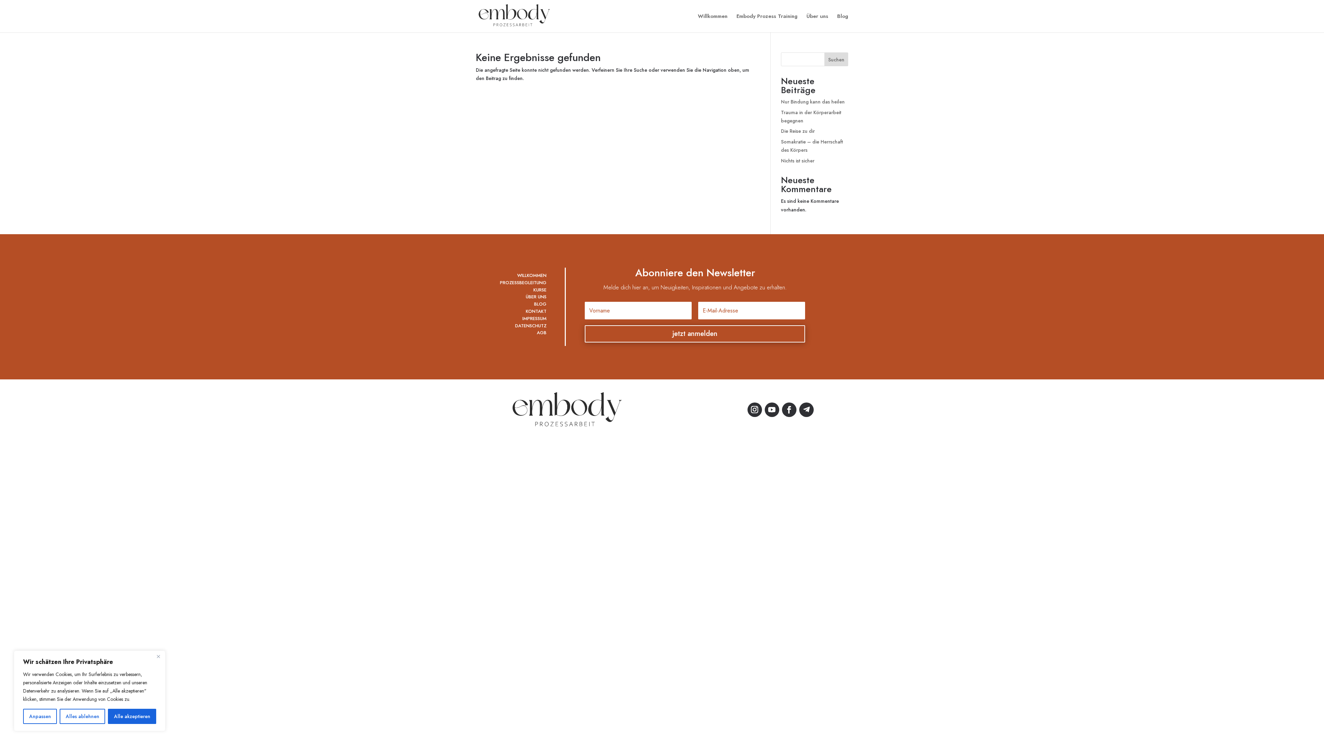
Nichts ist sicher (797, 160)
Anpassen (40, 716)
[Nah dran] (158, 656)
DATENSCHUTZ (530, 325)
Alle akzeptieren (132, 716)
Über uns (817, 17)
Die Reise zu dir (798, 131)
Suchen (836, 59)
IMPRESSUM (534, 318)
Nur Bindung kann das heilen (813, 101)
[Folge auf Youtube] (772, 410)
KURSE (539, 290)
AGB (541, 332)
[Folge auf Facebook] (789, 410)
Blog (842, 17)
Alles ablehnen (82, 716)
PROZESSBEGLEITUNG (523, 282)
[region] (90, 690)
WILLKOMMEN (531, 275)
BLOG (540, 304)
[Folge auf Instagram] (755, 410)
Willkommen (713, 17)
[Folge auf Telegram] (806, 410)
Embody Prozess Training (767, 17)
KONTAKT (536, 311)
